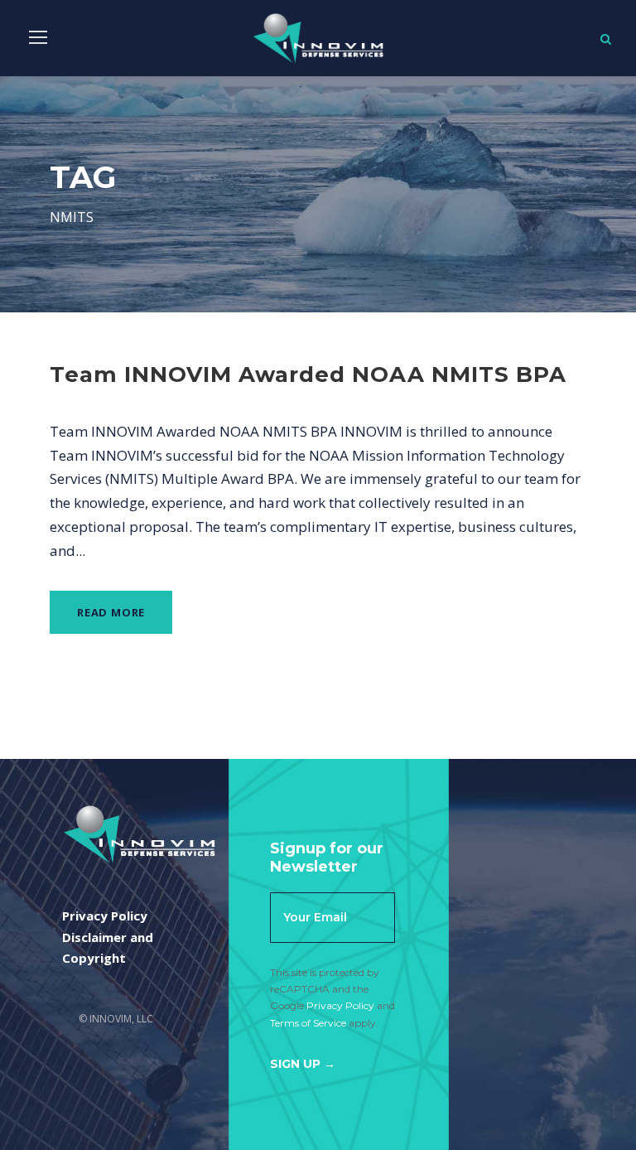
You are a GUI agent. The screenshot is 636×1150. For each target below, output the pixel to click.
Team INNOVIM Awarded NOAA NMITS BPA (308, 374)
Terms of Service (308, 1023)
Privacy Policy (340, 1005)
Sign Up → (302, 1063)
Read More (111, 612)
